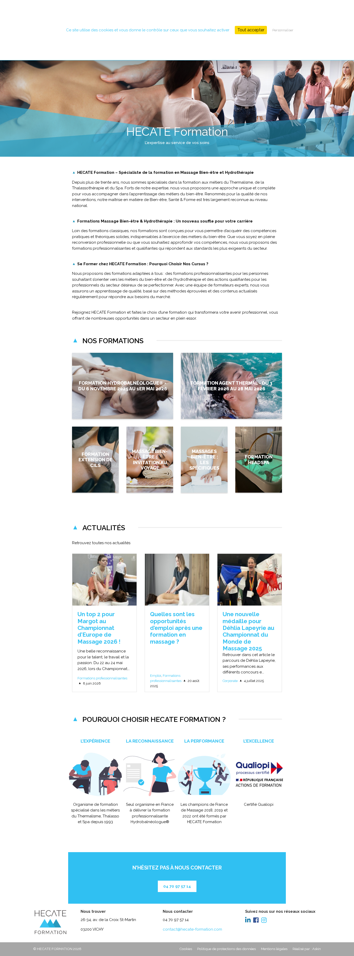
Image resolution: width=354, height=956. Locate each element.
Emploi (155, 676)
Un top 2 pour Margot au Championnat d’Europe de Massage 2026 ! (99, 628)
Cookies (185, 949)
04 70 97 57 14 (177, 886)
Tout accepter (250, 29)
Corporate (230, 681)
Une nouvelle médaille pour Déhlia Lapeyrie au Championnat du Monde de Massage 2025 (248, 631)
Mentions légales (274, 949)
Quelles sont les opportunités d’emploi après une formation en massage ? (176, 628)
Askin (316, 949)
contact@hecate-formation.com (192, 929)
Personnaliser (282, 30)
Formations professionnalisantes (102, 678)
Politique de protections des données (226, 949)
